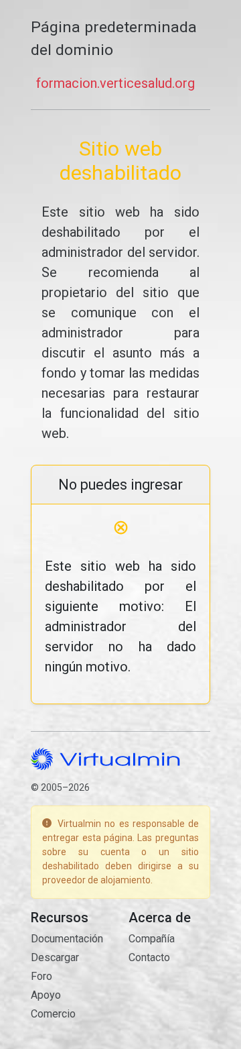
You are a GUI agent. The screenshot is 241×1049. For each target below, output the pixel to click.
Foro (41, 976)
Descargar (55, 957)
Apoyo (46, 995)
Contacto (149, 957)
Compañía (152, 938)
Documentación (67, 938)
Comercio (53, 1013)
